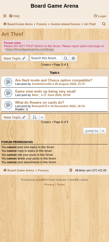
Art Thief (12, 34)
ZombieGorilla (42, 83)
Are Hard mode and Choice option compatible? (53, 80)
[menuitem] (14, 16)
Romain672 (39, 106)
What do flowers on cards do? (39, 102)
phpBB (40, 179)
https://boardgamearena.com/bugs (30, 49)
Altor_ (36, 95)
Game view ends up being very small (45, 91)
